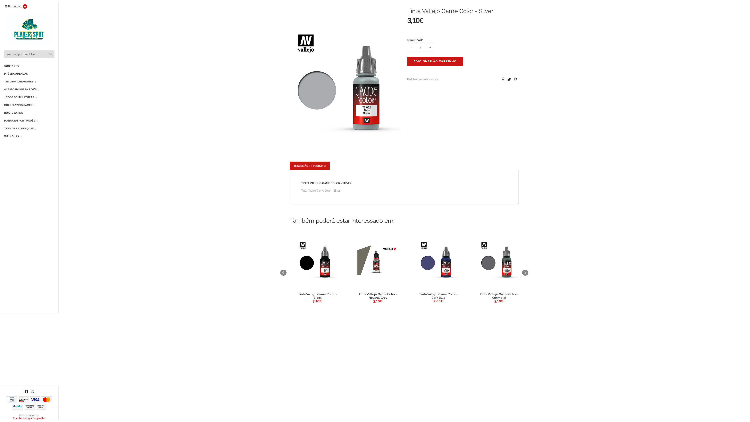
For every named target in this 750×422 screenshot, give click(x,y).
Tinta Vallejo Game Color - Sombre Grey (378, 296)
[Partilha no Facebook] (503, 79)
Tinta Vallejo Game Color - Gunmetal (317, 296)
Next (525, 273)
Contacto (11, 65)
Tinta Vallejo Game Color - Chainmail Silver (499, 296)
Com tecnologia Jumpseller (29, 418)
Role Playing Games (18, 105)
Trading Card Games (18, 81)
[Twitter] (509, 79)
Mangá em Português (19, 120)
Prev (283, 273)
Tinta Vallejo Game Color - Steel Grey (438, 296)
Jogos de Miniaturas (19, 97)
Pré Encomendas (16, 73)
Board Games (13, 112)
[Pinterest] (515, 79)
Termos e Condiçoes (19, 128)
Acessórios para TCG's (20, 89)
